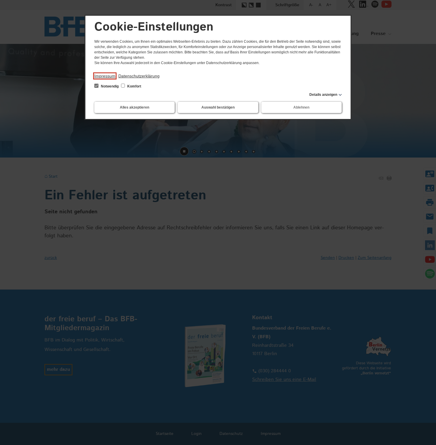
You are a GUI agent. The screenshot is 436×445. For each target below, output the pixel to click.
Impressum (104, 76)
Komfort (133, 86)
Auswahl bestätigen (218, 107)
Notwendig (110, 86)
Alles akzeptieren (134, 107)
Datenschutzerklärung (139, 76)
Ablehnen (301, 107)
